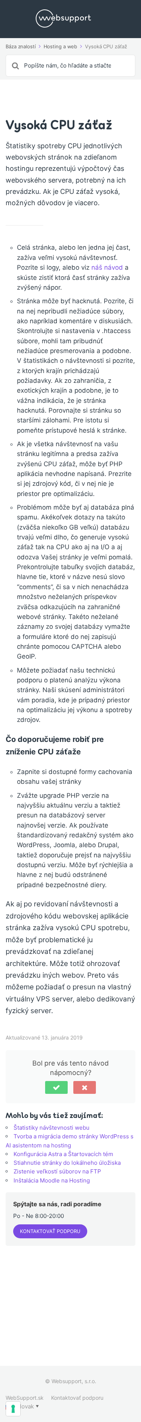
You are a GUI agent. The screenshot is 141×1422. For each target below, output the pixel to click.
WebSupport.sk (25, 1397)
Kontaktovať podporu (50, 1231)
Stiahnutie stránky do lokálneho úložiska (67, 1162)
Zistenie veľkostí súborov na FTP (57, 1171)
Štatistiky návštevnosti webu (51, 1127)
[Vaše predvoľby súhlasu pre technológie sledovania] (13, 1409)
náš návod (107, 267)
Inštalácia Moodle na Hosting (52, 1180)
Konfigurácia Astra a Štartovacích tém (63, 1154)
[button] (56, 1087)
